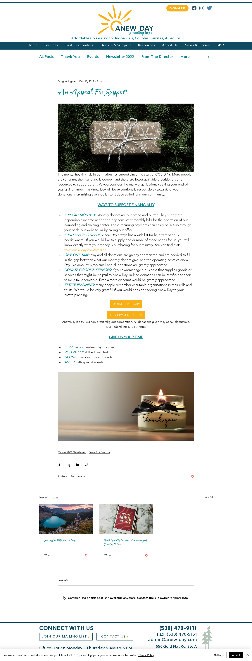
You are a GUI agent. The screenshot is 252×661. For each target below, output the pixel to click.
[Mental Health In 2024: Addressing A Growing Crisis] (126, 519)
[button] (208, 56)
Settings (219, 655)
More (185, 57)
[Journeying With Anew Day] (66, 519)
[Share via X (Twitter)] (68, 465)
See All (209, 496)
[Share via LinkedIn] (77, 465)
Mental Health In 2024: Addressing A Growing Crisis (125, 542)
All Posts (46, 57)
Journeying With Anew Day (60, 540)
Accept (236, 655)
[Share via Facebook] (59, 465)
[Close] (247, 655)
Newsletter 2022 (120, 57)
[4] (209, 8)
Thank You (70, 57)
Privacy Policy (146, 655)
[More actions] (192, 81)
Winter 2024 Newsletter (72, 452)
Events (93, 57)
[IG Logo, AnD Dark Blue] (201, 8)
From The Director (157, 57)
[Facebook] (194, 8)
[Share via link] (86, 465)
